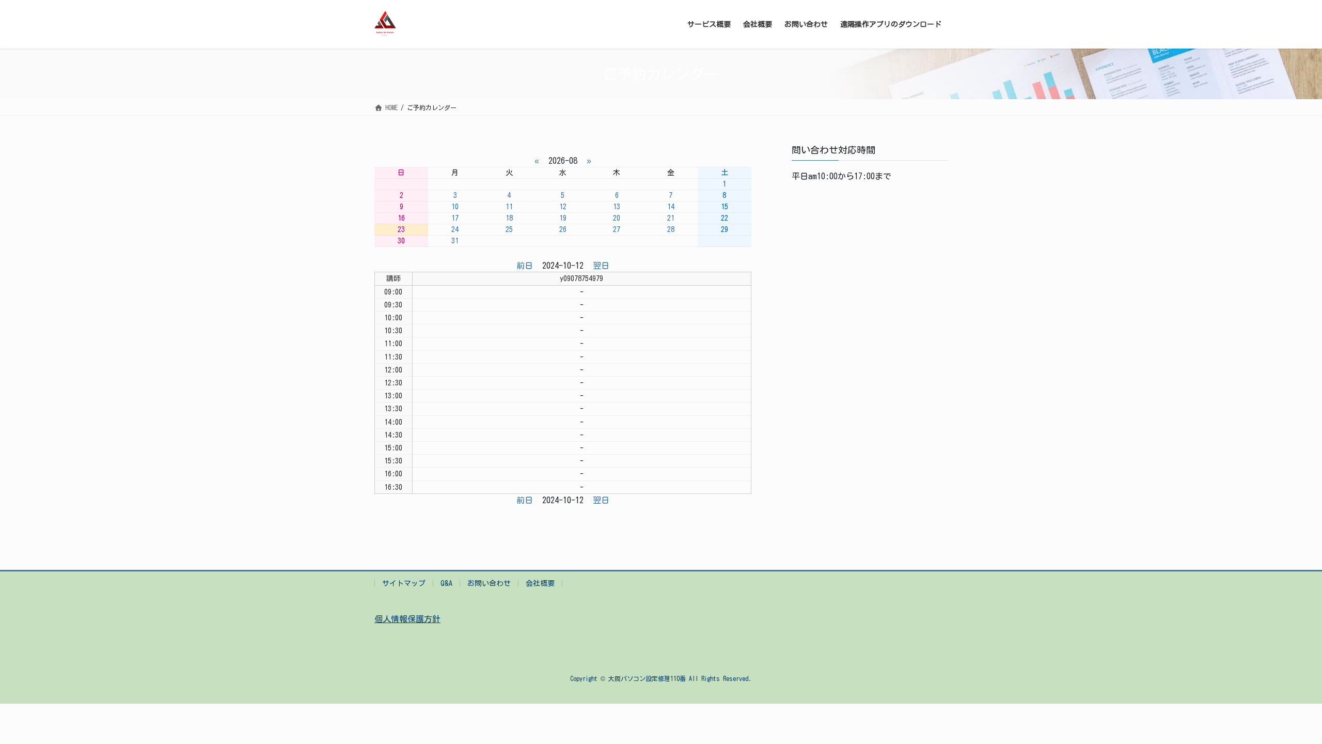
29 (724, 229)
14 (670, 206)
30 (401, 240)
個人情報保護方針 (407, 619)
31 (455, 240)
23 (401, 229)
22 (724, 218)
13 (616, 206)
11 (509, 206)
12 (562, 206)
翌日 (601, 265)
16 (401, 218)
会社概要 (540, 583)
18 (509, 218)
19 (562, 218)
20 (616, 218)
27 (616, 229)
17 (455, 218)
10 (455, 206)
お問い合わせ (489, 583)
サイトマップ (404, 583)
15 (724, 206)
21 (670, 218)
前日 (524, 265)
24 (455, 229)
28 (670, 229)
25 (509, 229)
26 (562, 229)
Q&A (446, 583)
